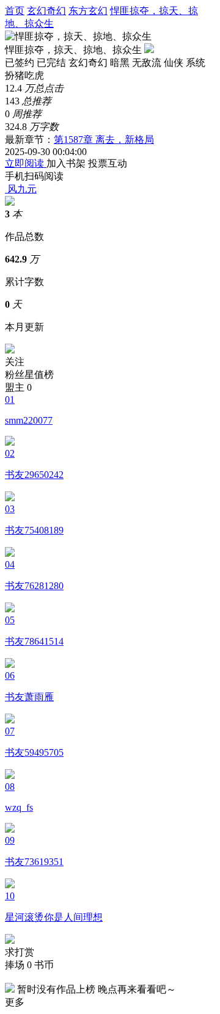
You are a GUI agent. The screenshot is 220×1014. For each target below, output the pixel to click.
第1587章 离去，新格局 (104, 139)
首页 (14, 10)
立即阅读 (25, 163)
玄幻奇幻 (46, 10)
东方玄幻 (88, 10)
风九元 (22, 189)
